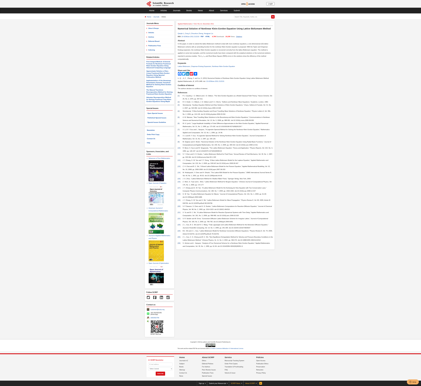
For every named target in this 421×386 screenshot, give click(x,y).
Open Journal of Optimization (159, 263)
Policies (260, 357)
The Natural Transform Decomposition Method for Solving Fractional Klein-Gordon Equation (159, 92)
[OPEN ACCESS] (248, 4)
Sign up (201, 383)
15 (179, 179)
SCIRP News (235, 383)
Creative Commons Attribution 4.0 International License (226, 348)
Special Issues (207, 376)
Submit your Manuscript (217, 383)
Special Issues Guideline (156, 122)
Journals (176, 10)
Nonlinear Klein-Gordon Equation (223, 66)
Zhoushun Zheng (197, 33)
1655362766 (154, 318)
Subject (181, 364)
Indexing (151, 50)
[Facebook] (154, 297)
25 (179, 237)
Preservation (260, 367)
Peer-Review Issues (209, 370)
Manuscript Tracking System (234, 360)
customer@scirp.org (157, 309)
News (200, 10)
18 (179, 194)
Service (228, 357)
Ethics (204, 360)
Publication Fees (154, 45)
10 (179, 148)
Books (189, 10)
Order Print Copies (231, 364)
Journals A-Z (183, 360)
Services (224, 10)
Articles (163, 10)
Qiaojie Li (181, 33)
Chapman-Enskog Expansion (201, 66)
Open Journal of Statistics (157, 183)
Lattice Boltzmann (184, 66)
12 (179, 160)
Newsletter (151, 130)
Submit (237, 10)
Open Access (260, 360)
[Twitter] (148, 297)
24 (179, 231)
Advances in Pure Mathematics (159, 158)
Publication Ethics (262, 364)
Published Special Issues (156, 118)
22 (179, 218)
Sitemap (182, 370)
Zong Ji (187, 33)
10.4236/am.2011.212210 (190, 36)
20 (179, 206)
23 (179, 225)
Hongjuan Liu (208, 33)
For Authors (206, 367)
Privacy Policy (261, 373)
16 (179, 182)
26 (179, 243)
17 (179, 188)
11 (179, 154)
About (211, 10)
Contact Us (151, 138)
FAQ (148, 143)
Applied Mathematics (185, 24)
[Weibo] (168, 297)
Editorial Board (154, 41)
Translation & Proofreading (234, 367)
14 (179, 172)
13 (179, 166)
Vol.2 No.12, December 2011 (204, 24)
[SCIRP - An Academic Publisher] (160, 4)
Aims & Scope (153, 28)
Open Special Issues (155, 113)
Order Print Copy (153, 134)
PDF (202, 36)
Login (270, 4)
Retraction (259, 370)
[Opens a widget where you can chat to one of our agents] (413, 382)
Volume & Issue (230, 373)
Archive (151, 37)
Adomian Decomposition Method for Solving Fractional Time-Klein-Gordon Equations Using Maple (159, 99)
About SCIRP (208, 357)
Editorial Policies (207, 364)
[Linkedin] (161, 297)
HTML (207, 36)
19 (179, 200)
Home (151, 10)
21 (179, 212)
